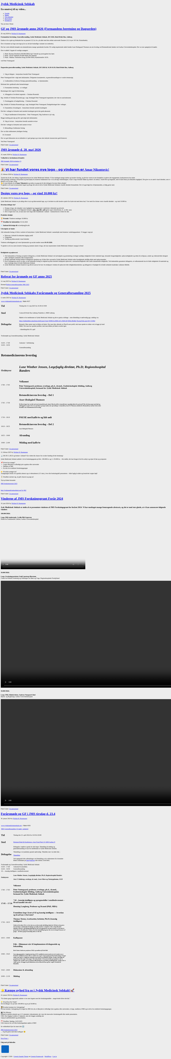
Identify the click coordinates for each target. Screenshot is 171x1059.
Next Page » (5, 1038)
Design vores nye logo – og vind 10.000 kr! (29, 193)
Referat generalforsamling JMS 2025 (17, 284)
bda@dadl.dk (30, 860)
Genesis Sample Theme (21, 1056)
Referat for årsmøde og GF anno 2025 (26, 276)
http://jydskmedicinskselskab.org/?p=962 (13, 490)
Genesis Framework (37, 1056)
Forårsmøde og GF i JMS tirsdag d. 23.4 (28, 814)
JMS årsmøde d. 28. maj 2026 (21, 149)
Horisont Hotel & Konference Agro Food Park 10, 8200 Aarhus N (34, 842)
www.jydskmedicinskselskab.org (11, 301)
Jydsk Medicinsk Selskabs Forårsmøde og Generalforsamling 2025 (46, 293)
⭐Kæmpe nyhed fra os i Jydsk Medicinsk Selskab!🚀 (37, 990)
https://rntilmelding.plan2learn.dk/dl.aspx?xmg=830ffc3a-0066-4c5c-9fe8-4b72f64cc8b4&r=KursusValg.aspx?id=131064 (57, 321)
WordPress (48, 1056)
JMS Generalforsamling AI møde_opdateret (14, 829)
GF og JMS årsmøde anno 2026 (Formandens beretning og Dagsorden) (48, 28)
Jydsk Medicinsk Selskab (18, 4)
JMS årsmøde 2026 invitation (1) (11, 161)
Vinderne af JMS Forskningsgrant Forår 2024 (32, 498)
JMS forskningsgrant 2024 (9, 1030)
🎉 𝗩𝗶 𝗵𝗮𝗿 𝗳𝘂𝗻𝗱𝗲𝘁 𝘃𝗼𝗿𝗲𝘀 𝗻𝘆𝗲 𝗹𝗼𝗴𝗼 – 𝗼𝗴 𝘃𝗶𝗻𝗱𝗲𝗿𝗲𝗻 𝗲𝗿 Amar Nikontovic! (55, 169)
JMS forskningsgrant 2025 (9, 483)
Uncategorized (13, 145)
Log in (55, 1056)
